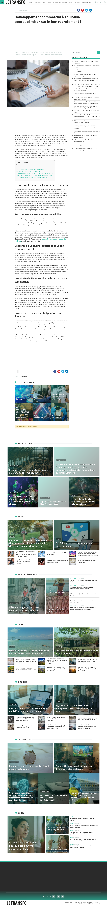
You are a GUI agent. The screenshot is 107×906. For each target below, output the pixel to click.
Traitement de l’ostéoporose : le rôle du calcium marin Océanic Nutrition (84, 847)
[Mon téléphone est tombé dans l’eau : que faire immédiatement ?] (53, 788)
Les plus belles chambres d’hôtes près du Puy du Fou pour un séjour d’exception (26, 661)
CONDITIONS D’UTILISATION (93, 902)
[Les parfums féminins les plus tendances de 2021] (60, 394)
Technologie (77, 2)
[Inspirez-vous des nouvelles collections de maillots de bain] (57, 587)
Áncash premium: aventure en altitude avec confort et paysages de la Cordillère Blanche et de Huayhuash (57, 661)
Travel (49, 2)
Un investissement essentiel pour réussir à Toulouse (32, 177)
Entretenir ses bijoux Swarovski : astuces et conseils (83, 594)
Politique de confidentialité (79, 902)
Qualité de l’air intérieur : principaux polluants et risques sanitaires (84, 826)
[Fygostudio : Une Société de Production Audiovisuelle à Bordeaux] (11, 561)
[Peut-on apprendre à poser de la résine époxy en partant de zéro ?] (72, 719)
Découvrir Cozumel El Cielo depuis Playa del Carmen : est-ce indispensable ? (85, 107)
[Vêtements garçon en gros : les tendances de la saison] (26, 596)
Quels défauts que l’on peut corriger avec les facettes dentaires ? (83, 840)
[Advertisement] (53, 38)
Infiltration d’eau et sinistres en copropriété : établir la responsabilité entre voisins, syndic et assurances (86, 80)
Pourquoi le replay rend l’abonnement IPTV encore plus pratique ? (85, 149)
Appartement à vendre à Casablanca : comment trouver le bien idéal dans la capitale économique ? (87, 116)
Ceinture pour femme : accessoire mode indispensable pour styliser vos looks (81, 588)
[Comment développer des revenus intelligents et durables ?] (11, 727)
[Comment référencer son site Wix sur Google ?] (41, 554)
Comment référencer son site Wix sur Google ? (57, 553)
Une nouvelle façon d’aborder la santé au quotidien (82, 819)
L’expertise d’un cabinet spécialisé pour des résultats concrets (35, 173)
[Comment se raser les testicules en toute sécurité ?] (42, 394)
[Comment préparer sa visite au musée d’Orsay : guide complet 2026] (30, 461)
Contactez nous (86, 2)
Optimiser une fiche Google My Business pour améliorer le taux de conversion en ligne (57, 726)
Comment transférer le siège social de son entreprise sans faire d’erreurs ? (57, 718)
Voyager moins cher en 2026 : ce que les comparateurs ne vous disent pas (87, 661)
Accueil (30, 2)
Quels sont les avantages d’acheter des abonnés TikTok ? (57, 561)
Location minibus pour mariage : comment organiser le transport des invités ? (85, 75)
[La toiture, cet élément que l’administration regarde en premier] (57, 605)
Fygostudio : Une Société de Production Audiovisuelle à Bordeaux (24, 561)
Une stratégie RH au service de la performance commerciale (34, 175)
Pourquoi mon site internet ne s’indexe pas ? (86, 561)
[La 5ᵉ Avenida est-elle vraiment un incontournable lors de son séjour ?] (11, 669)
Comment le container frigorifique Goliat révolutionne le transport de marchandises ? (86, 102)
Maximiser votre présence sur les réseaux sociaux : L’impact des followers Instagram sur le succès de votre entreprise (26, 553)
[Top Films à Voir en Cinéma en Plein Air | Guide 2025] (53, 492)
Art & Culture (37, 2)
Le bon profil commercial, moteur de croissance (30, 169)
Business (64, 2)
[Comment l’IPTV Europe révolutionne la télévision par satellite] (24, 394)
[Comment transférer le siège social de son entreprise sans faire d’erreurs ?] (41, 719)
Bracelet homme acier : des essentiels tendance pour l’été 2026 (84, 601)
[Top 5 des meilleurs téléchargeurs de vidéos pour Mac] (76, 535)
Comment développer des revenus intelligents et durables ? (26, 726)
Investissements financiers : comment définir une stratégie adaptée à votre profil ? (87, 726)
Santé (70, 2)
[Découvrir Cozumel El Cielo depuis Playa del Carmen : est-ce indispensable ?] (30, 642)
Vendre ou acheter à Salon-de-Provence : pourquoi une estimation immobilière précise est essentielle (87, 126)
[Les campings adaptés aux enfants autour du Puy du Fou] (76, 642)
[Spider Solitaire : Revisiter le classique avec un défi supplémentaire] (24, 412)
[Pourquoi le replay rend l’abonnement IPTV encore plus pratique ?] (76, 758)
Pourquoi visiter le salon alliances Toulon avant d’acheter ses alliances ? (84, 581)
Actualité (24, 376)
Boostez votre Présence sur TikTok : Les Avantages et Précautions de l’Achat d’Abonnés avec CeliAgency (88, 553)
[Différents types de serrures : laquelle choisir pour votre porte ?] (60, 412)
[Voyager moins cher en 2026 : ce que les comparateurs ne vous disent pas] (72, 661)
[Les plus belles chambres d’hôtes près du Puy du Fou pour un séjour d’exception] (11, 661)
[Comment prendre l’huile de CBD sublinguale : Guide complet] (57, 844)
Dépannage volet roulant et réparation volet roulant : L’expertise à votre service (83, 608)
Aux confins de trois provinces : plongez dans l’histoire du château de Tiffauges (88, 668)
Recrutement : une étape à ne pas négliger (29, 171)
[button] (17, 403)
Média (44, 2)
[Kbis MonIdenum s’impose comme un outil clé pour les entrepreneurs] (30, 700)
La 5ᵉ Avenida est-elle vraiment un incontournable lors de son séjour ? (26, 669)
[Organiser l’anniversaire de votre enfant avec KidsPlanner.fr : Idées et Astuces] (42, 412)
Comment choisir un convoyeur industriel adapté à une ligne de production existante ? (25, 718)
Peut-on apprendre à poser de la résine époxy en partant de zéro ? (87, 719)
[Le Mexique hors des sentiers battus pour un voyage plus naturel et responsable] (41, 669)
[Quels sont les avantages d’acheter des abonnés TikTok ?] (41, 561)
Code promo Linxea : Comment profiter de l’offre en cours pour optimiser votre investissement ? (87, 85)
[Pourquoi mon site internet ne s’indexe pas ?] (72, 561)
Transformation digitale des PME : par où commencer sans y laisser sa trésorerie (85, 94)
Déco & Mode (57, 2)
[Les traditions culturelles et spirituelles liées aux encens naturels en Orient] (84, 492)
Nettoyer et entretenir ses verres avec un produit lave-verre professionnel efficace (87, 121)
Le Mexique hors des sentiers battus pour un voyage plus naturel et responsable (57, 668)
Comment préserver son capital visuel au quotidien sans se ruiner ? (82, 833)
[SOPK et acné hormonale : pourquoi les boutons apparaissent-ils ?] (26, 834)
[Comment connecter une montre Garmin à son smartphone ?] (30, 758)
